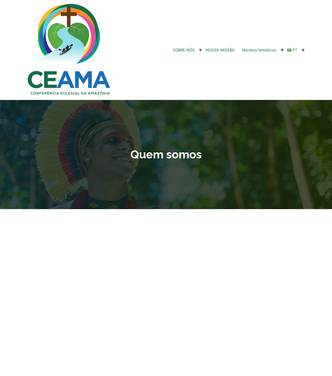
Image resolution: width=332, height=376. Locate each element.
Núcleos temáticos (259, 50)
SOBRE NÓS (184, 50)
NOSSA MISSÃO (220, 50)
